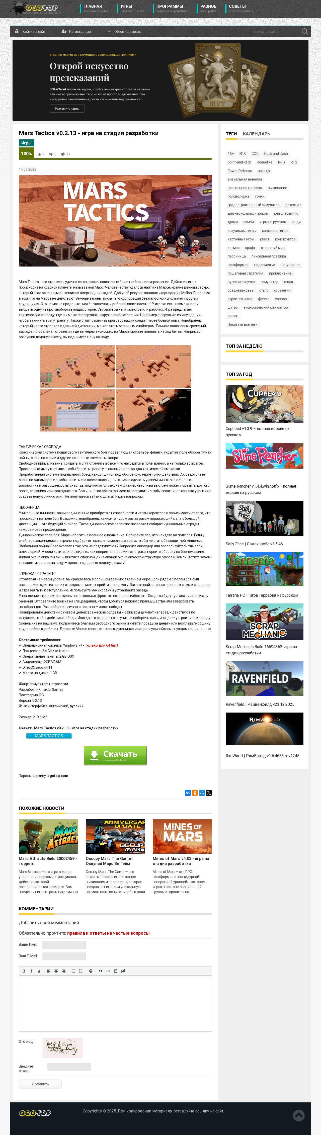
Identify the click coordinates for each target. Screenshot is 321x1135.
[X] (209, 793)
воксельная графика (245, 188)
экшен (233, 316)
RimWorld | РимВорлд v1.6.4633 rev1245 (262, 755)
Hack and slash (276, 154)
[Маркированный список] (73, 971)
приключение (280, 273)
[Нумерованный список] (81, 971)
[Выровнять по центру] (56, 971)
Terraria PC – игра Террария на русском (262, 595)
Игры (132, 8)
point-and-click (239, 162)
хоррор (281, 299)
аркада (264, 171)
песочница (237, 256)
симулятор (269, 282)
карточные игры (241, 239)
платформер (238, 265)
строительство (240, 299)
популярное (290, 265)
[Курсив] (31, 971)
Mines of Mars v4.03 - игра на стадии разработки (181, 861)
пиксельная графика (269, 256)
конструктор (285, 239)
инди (296, 222)
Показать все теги (243, 324)
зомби (249, 222)
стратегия (282, 290)
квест (264, 239)
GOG (255, 154)
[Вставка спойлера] (115, 971)
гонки (260, 196)
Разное (208, 8)
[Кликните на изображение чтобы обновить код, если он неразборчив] (62, 1057)
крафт (250, 248)
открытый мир (273, 248)
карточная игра (275, 231)
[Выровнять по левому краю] (48, 971)
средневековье (241, 290)
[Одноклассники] (195, 793)
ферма (263, 299)
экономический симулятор (266, 307)
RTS (294, 162)
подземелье (264, 265)
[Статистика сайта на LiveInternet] (30, 1127)
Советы (241, 8)
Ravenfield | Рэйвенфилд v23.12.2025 (260, 704)
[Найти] (305, 32)
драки (233, 222)
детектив (293, 205)
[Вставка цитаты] (100, 971)
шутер (233, 307)
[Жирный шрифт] (24, 971)
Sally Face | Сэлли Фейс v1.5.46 (254, 544)
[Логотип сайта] (35, 9)
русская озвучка (241, 282)
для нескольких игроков (248, 213)
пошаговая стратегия (245, 273)
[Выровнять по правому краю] (63, 971)
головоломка (239, 196)
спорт (288, 282)
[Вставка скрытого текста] (123, 971)
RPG (281, 162)
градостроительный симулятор (254, 205)
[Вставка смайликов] (91, 971)
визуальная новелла (245, 179)
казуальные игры (242, 231)
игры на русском (273, 222)
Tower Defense (240, 171)
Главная (96, 8)
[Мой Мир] (202, 793)
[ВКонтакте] (188, 793)
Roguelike (264, 162)
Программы (172, 8)
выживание (277, 188)
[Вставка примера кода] (108, 971)
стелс (263, 290)
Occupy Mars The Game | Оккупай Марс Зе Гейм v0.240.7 (109, 863)
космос (233, 248)
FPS (242, 154)
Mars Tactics (49, 736)
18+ (231, 154)
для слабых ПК (286, 213)
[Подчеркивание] (39, 971)
